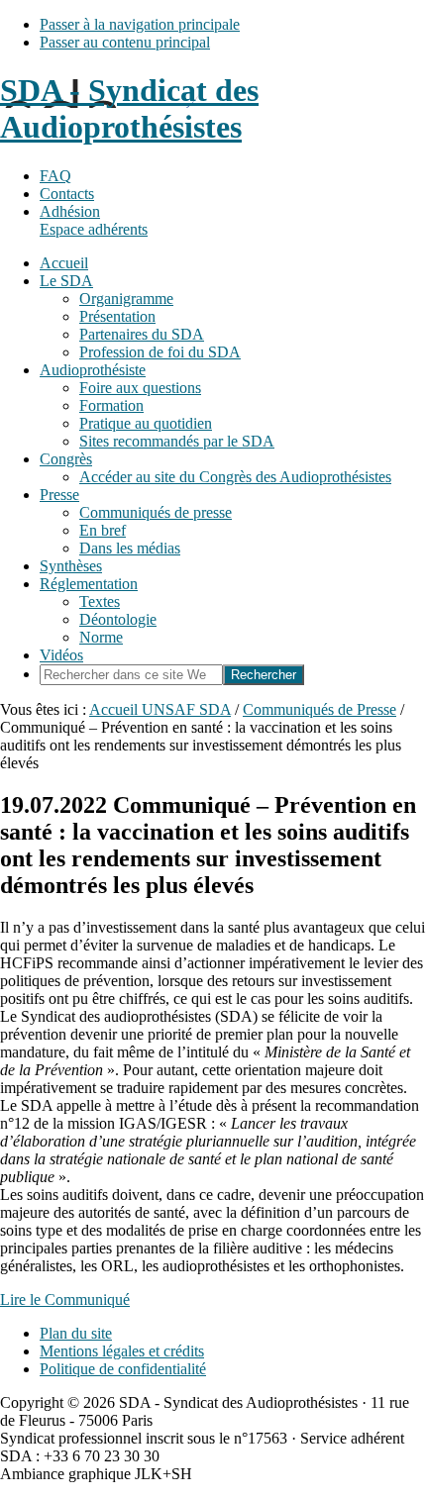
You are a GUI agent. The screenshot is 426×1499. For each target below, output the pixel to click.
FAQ (55, 175)
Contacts (67, 193)
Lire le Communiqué (65, 1299)
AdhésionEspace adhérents (94, 220)
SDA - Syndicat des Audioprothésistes (129, 108)
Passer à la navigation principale (140, 24)
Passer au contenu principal (125, 42)
